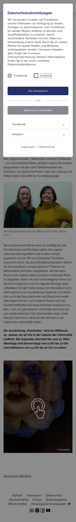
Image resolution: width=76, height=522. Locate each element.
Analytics (45, 75)
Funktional (20, 75)
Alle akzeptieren (38, 91)
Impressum (28, 146)
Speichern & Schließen (38, 110)
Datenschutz (47, 146)
